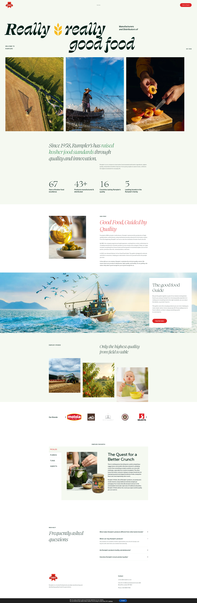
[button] (65, 417)
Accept (123, 600)
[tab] (124, 532)
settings (111, 601)
